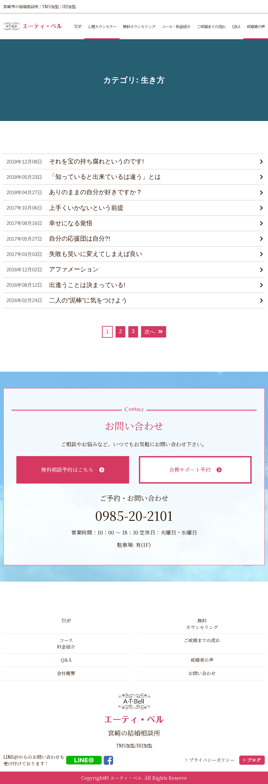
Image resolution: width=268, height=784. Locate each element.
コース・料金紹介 (176, 26)
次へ (149, 331)
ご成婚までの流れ (211, 26)
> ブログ (252, 760)
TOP (77, 26)
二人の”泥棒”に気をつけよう (88, 300)
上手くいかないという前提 (86, 207)
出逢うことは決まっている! (87, 284)
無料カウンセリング (139, 26)
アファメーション (74, 269)
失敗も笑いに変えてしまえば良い (95, 253)
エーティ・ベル (126, 778)
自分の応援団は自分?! (79, 238)
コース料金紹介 (66, 643)
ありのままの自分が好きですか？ (95, 192)
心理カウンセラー (102, 26)
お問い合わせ (202, 673)
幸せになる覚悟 (70, 223)
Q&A (236, 26)
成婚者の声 (256, 26)
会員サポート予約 (190, 469)
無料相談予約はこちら (67, 469)
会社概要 (66, 673)
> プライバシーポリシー (210, 760)
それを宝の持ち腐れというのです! (96, 161)
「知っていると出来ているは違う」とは (105, 176)
